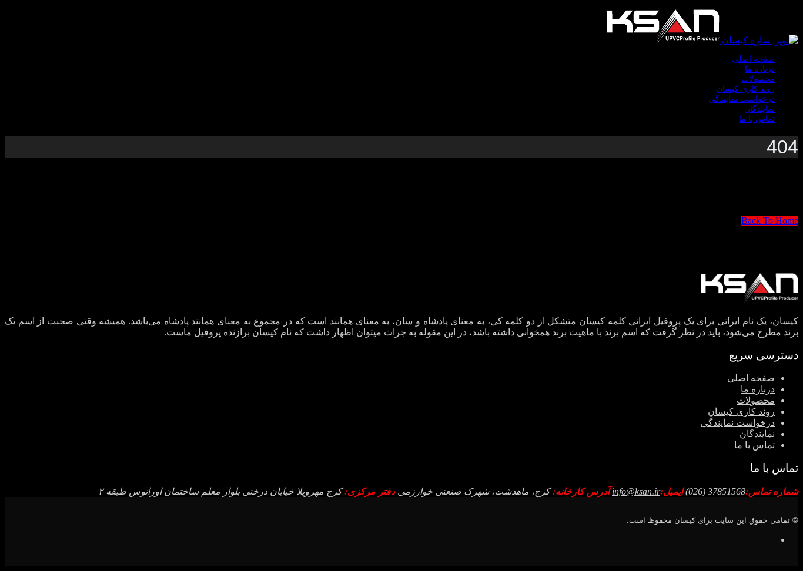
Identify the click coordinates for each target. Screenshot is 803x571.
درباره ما (760, 69)
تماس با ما (757, 119)
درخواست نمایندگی (741, 99)
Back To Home (769, 221)
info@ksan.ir (636, 491)
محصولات (758, 79)
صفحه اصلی (753, 59)
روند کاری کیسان (746, 89)
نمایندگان (759, 109)
